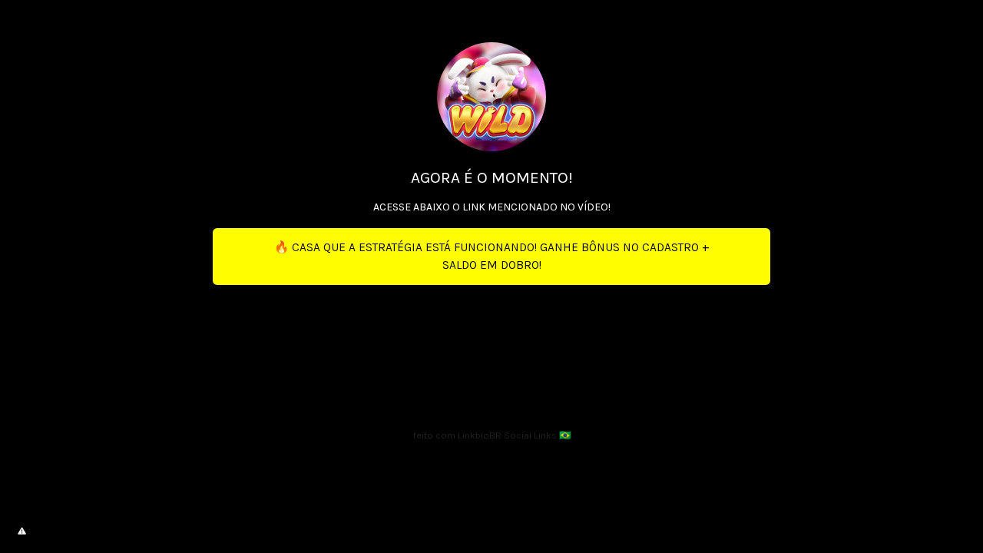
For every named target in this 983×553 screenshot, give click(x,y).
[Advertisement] (491, 349)
